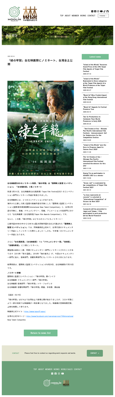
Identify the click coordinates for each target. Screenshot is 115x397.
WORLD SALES (67, 369)
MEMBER (75, 15)
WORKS (83, 15)
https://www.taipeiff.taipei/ (35, 311)
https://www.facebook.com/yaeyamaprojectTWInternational (50, 316)
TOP (61, 15)
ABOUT (67, 15)
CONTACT (91, 15)
